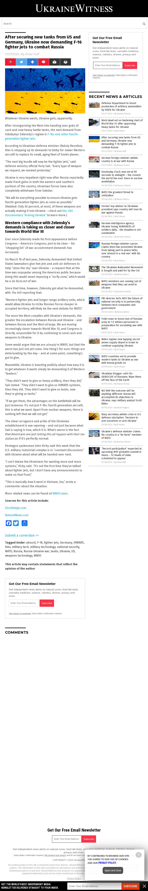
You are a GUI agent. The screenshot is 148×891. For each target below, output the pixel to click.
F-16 (40, 542)
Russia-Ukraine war (36, 551)
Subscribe (130, 886)
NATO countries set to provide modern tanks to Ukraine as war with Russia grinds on (119, 359)
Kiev (7, 547)
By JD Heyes (119, 131)
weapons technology (18, 555)
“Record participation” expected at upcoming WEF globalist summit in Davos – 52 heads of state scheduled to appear (121, 453)
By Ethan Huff (120, 151)
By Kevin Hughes (121, 407)
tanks (54, 551)
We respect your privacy (55, 855)
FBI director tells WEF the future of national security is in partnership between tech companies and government (121, 303)
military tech (20, 547)
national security (68, 547)
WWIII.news (60, 493)
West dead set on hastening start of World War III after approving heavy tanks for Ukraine (122, 123)
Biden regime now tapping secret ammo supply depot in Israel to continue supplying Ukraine (120, 342)
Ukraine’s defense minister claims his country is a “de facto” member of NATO (121, 435)
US (73, 551)
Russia (18, 551)
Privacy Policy (74, 878)
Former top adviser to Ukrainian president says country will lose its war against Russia (121, 209)
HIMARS (78, 542)
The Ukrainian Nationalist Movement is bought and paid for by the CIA (122, 269)
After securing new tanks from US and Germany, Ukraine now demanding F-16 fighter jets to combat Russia (120, 142)
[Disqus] (45, 682)
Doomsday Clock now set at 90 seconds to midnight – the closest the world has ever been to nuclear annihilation (122, 176)
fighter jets (51, 542)
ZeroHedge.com (15, 508)
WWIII (37, 555)
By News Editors (122, 199)
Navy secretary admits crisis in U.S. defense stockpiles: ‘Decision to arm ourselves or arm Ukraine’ (121, 417)
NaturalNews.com (17, 515)
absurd (31, 542)
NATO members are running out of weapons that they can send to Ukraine (121, 284)
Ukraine (65, 551)
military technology (43, 547)
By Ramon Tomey (122, 165)
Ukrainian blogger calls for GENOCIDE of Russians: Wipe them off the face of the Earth (121, 377)
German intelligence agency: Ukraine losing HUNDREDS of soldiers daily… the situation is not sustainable (121, 228)
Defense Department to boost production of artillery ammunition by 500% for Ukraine (121, 106)
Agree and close (113, 870)
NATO (8, 551)
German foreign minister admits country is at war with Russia (119, 159)
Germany (66, 542)
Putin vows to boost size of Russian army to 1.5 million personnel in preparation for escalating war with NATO (121, 323)
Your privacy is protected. (20, 613)
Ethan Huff (32, 54)
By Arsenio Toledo (122, 114)
